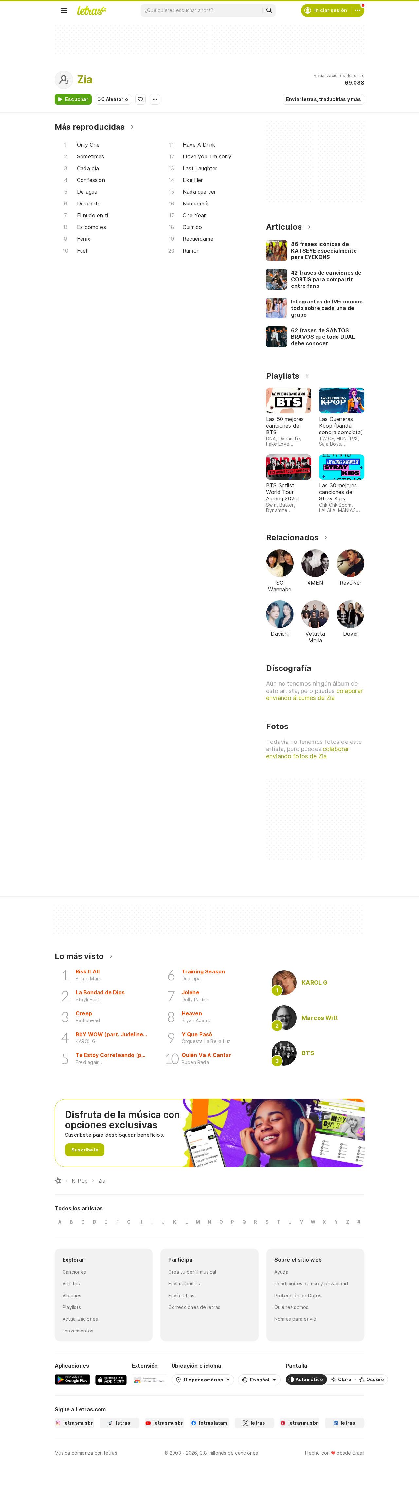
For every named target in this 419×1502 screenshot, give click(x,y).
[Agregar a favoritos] (140, 99)
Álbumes (72, 1295)
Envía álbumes (184, 1283)
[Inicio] (58, 1180)
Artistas (71, 1283)
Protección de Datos (297, 1295)
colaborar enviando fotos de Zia (307, 752)
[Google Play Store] (72, 1379)
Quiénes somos (291, 1307)
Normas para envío (295, 1319)
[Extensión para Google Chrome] (149, 1379)
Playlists (72, 1307)
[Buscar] (269, 10)
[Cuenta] (357, 10)
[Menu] (64, 10)
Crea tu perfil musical (192, 1272)
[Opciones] (155, 99)
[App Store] (111, 1379)
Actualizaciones (80, 1319)
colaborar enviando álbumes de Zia (314, 694)
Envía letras (181, 1295)
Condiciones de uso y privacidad (311, 1283)
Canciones (74, 1272)
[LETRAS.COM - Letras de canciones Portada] (91, 10)
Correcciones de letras (194, 1307)
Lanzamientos (78, 1330)
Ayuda (281, 1272)
